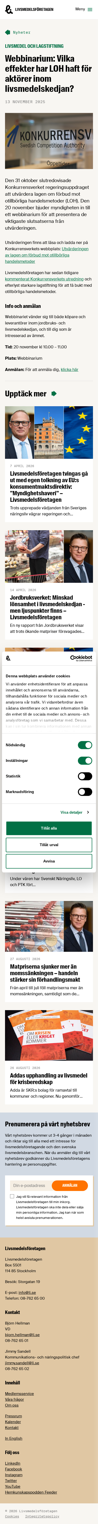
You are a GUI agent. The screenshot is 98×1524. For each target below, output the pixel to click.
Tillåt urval (49, 845)
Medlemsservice (19, 1393)
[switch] (85, 761)
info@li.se (27, 1292)
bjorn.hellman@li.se (22, 1334)
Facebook (13, 1469)
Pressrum (13, 1416)
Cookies (12, 1516)
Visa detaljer (71, 812)
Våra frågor (14, 1399)
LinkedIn (12, 1463)
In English (13, 1438)
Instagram (13, 1474)
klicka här (69, 369)
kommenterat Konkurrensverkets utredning (44, 279)
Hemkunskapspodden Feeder (31, 1492)
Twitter (11, 1480)
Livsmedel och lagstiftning (34, 46)
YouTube (12, 1486)
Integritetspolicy (42, 1516)
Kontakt (12, 1427)
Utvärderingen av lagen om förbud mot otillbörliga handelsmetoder (46, 255)
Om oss (12, 1405)
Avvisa (49, 861)
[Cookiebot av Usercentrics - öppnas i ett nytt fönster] (70, 658)
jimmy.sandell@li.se (22, 1363)
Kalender (13, 1421)
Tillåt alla (49, 828)
